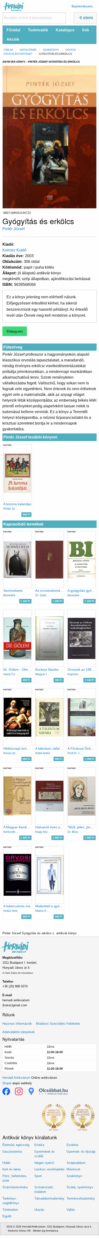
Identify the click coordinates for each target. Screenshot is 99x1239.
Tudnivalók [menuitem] (38, 30)
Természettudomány (81, 1198)
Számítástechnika (15, 1187)
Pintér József (13, 229)
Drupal (6, 1083)
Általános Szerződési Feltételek (58, 1023)
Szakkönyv (51, 49)
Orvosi (70, 49)
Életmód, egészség (15, 1145)
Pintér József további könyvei (30, 437)
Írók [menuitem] (85, 30)
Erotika (39, 1145)
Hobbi (6, 1163)
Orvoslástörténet (18, 53)
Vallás (71, 1209)
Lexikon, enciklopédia (49, 1169)
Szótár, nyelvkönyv (80, 1187)
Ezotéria (72, 1145)
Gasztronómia (12, 1151)
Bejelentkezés (82, 6)
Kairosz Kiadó (14, 250)
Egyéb (6, 1216)
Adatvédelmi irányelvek (18, 1032)
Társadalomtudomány (49, 1198)
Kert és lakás (11, 1169)
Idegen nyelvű (44, 1163)
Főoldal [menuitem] (13, 30)
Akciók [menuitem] (12, 39)
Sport (38, 1176)
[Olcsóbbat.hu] (53, 1091)
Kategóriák (28, 49)
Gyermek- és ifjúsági (81, 1151)
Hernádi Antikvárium (16, 1077)
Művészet (73, 1169)
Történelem (10, 1209)
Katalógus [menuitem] (65, 30)
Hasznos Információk (17, 1023)
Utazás (39, 1209)
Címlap (8, 49)
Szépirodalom (76, 1163)
